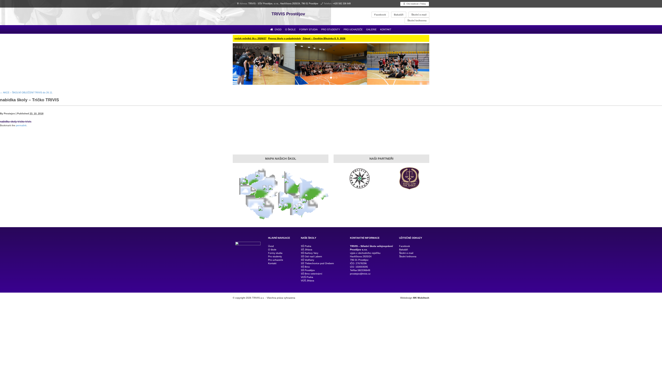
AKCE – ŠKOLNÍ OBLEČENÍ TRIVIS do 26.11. (26, 94)
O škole (290, 29)
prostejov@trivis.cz (360, 276)
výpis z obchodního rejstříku (365, 255)
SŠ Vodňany (307, 262)
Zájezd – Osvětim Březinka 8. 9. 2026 (304, 38)
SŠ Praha (306, 248)
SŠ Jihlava (306, 251)
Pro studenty (330, 29)
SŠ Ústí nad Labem (311, 258)
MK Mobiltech (421, 300)
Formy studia (308, 29)
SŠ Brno (305, 269)
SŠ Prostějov (308, 272)
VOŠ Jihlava (307, 282)
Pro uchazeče (353, 29)
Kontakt (385, 29)
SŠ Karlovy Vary (309, 255)
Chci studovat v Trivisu (416, 4)
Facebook (380, 14)
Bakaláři (398, 14)
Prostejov (9, 115)
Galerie (371, 29)
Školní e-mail (419, 14)
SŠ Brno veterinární (311, 276)
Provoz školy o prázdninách (265, 38)
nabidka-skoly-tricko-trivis (15, 123)
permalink (21, 127)
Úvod (278, 29)
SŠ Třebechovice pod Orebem (317, 265)
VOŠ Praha (307, 279)
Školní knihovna (417, 20)
